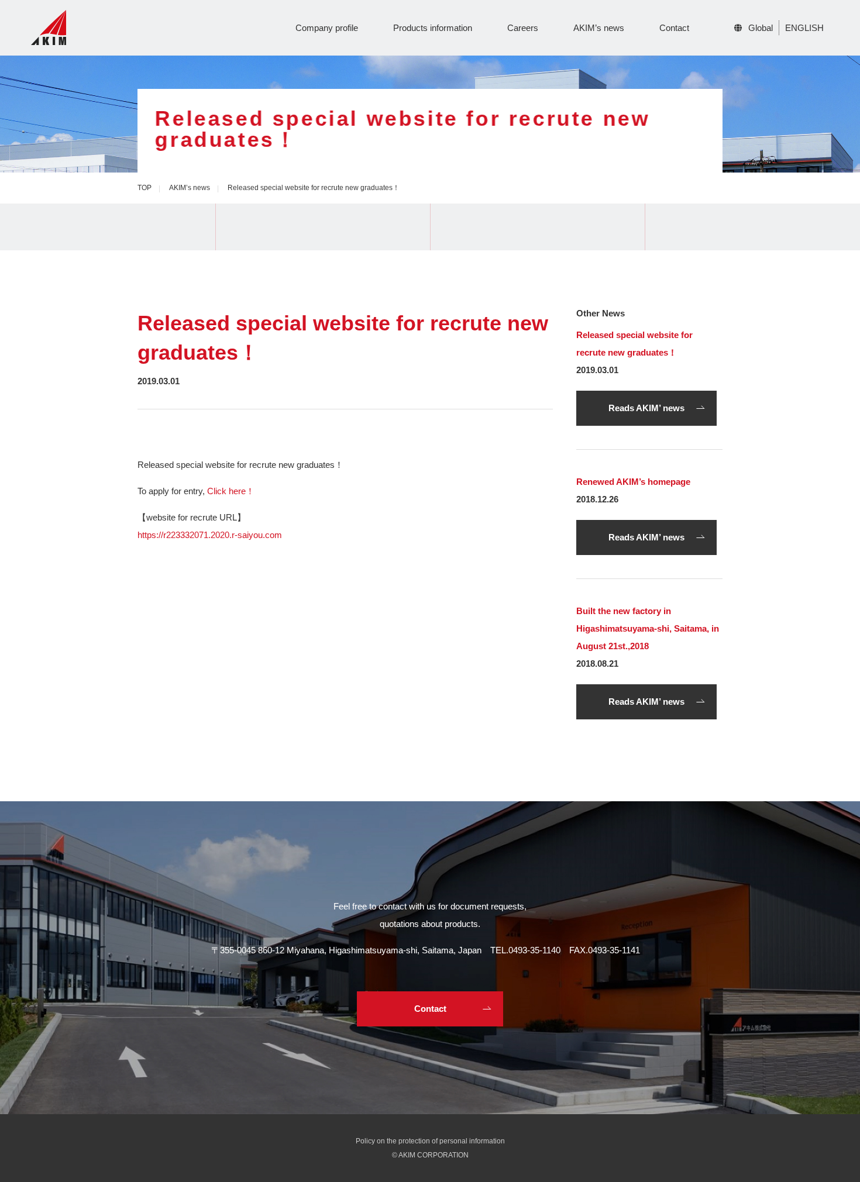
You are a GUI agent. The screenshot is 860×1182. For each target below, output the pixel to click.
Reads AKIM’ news (646, 408)
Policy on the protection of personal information (430, 1141)
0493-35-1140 (534, 950)
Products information (432, 28)
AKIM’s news (598, 28)
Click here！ (230, 491)
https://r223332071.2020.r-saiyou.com (209, 535)
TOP (144, 188)
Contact (674, 28)
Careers (522, 28)
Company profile (326, 28)
